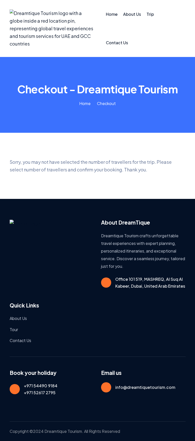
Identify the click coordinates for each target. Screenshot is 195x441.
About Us (132, 14)
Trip (150, 14)
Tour (14, 329)
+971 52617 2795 (40, 392)
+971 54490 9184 (40, 385)
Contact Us (117, 42)
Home (112, 14)
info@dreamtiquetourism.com (145, 387)
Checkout (106, 103)
